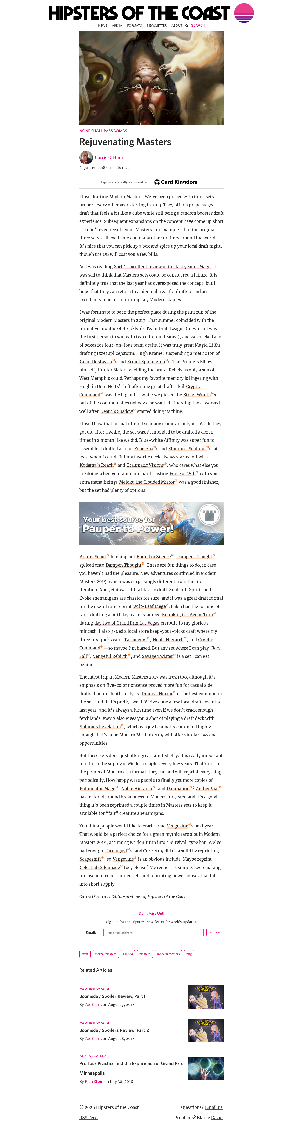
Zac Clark (93, 1004)
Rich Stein (94, 1081)
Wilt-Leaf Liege (149, 606)
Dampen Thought (194, 556)
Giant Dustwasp (96, 361)
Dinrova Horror (157, 693)
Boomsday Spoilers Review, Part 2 (114, 1030)
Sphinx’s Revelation (100, 726)
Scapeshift (90, 859)
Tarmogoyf (135, 639)
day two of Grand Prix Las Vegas (126, 623)
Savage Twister (157, 656)
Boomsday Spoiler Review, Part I (112, 996)
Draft (85, 954)
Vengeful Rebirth (110, 656)
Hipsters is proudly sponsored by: (124, 182)
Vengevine (177, 826)
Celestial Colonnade (100, 867)
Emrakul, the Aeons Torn (187, 614)
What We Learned (92, 1055)
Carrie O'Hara (109, 157)
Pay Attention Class (94, 988)
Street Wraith (197, 394)
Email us (214, 1107)
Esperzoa (143, 448)
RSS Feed (88, 1117)
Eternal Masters (106, 954)
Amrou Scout (93, 556)
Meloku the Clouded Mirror (147, 482)
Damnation (178, 788)
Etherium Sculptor (187, 448)
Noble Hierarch (168, 639)
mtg (189, 954)
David (217, 1117)
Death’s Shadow (116, 411)
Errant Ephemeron (146, 361)
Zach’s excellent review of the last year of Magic (162, 266)
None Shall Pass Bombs (103, 130)
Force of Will (183, 473)
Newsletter (157, 25)
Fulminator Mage (97, 788)
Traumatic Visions (145, 465)
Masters (144, 954)
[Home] (151, 13)
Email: (91, 932)
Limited (128, 954)
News (102, 25)
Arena (117, 25)
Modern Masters (168, 954)
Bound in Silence (154, 556)
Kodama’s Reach (97, 465)
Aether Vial (207, 788)
